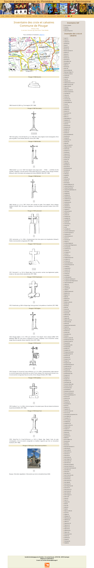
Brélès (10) (66, 65)
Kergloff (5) (66, 175)
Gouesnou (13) (67, 127)
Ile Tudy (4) (66, 172)
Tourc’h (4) (66, 512)
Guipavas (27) (67, 154)
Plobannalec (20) (67, 321)
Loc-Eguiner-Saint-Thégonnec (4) (70, 280)
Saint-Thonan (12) (67, 489)
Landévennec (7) (67, 198)
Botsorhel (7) (66, 59)
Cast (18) (66, 79)
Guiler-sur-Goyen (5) (68, 145)
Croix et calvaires (67, 25)
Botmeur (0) (66, 57)
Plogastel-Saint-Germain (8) (69, 325)
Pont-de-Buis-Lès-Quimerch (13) (70, 414)
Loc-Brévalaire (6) (67, 277)
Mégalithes (66, 29)
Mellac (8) (66, 296)
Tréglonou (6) (67, 526)
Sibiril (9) (66, 503)
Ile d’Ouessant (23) (68, 168)
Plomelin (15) (67, 330)
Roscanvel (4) (67, 441)
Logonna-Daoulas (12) (68, 282)
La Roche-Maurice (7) (68, 236)
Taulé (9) (66, 509)
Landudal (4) (66, 204)
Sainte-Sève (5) (67, 448)
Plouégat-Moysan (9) (68, 353)
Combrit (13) (66, 97)
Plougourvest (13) (67, 371)
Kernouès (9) (66, 182)
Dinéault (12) (66, 109)
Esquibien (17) (67, 120)
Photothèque (28, 16)
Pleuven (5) (66, 316)
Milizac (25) (66, 300)
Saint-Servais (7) (67, 484)
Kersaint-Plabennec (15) (69, 184)
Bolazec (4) (66, 56)
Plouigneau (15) (67, 380)
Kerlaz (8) (66, 177)
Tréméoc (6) (66, 535)
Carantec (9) (66, 75)
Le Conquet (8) (67, 246)
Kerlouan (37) (67, 179)
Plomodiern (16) (67, 334)
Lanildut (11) (66, 213)
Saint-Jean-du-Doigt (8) (68, 464)
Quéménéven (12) (67, 430)
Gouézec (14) (66, 129)
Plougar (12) (66, 361)
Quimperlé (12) (67, 435)
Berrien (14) (66, 48)
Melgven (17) (67, 295)
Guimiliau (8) (66, 152)
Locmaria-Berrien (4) (68, 262)
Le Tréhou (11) (67, 259)
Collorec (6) (66, 95)
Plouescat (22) (67, 357)
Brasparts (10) (67, 63)
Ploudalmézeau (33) (68, 345)
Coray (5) (66, 104)
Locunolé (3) (66, 275)
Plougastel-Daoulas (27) (69, 364)
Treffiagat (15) (67, 516)
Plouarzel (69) (67, 343)
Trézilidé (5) (66, 543)
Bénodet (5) (66, 47)
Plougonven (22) (67, 368)
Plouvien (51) (67, 396)
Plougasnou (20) (67, 362)
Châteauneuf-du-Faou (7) (69, 82)
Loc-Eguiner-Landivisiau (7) (69, 279)
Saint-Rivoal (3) (67, 478)
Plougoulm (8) (67, 370)
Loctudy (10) (66, 273)
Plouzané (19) (67, 402)
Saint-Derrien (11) (67, 452)
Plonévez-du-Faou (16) (68, 339)
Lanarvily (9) (66, 191)
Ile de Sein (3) (67, 166)
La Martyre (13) (67, 234)
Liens (45, 16)
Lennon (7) (66, 238)
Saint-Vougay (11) (67, 494)
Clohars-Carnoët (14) (68, 89)
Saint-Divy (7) (67, 453)
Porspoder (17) (67, 418)
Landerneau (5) (67, 196)
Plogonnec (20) (67, 328)
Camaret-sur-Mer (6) (68, 73)
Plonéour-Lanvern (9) (68, 337)
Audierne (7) (66, 41)
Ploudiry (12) (66, 348)
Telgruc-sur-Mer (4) (68, 510)
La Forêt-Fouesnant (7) (68, 232)
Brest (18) (66, 68)
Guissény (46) (67, 157)
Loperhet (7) (66, 286)
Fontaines (66, 27)
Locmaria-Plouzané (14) (69, 264)
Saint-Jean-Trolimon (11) (69, 466)
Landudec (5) (67, 205)
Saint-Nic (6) (66, 471)
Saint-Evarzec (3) (67, 457)
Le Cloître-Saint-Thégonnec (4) (70, 245)
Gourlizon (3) (66, 136)
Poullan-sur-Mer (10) (68, 425)
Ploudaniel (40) (67, 346)
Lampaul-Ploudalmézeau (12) (70, 189)
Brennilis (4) (66, 66)
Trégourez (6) (67, 528)
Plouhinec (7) (67, 377)
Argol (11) (66, 38)
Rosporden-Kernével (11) (69, 446)
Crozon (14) (66, 106)
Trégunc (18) (66, 532)
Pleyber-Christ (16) (68, 320)
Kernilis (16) (66, 180)
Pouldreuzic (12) (67, 423)
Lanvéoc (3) (66, 225)
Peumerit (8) (66, 312)
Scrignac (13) (66, 501)
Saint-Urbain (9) (67, 493)
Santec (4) (66, 498)
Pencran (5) (66, 309)
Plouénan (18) (67, 355)
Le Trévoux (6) (67, 261)
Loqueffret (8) (67, 287)
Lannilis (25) (66, 221)
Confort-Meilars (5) (68, 102)
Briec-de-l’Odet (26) (68, 70)
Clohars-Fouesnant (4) (68, 91)
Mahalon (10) (67, 293)
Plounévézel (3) (67, 389)
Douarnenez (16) (67, 113)
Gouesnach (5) (67, 125)
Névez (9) (66, 307)
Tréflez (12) (66, 521)
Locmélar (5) (66, 266)
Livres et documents (52, 16)
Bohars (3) (66, 54)
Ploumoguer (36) (67, 382)
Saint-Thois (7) (67, 487)
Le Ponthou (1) (67, 255)
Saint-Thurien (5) (67, 491)
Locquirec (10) (67, 270)
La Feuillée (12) (67, 229)
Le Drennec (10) (67, 248)
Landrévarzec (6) (67, 202)
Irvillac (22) (66, 173)
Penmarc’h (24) (67, 311)
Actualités (13, 16)
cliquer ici (41, 34)
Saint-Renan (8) (67, 477)
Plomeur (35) (66, 332)
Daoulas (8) (66, 107)
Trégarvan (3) (67, 525)
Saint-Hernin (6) (67, 462)
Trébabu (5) (66, 514)
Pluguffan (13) (67, 409)
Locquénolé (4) (67, 268)
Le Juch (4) (66, 254)
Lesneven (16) (67, 239)
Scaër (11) (66, 500)
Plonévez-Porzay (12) (68, 341)
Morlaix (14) (66, 304)
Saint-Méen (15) (67, 469)
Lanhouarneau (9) (67, 211)
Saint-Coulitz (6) (67, 450)
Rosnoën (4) (66, 444)
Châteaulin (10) (67, 81)
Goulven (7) (66, 132)
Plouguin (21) (67, 375)
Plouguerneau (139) (68, 373)
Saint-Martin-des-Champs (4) (70, 468)
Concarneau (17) (67, 100)
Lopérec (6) (66, 284)
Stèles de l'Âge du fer (68, 30)
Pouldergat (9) (67, 421)
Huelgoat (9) (66, 163)
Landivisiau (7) (67, 200)
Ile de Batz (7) (67, 164)
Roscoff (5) (66, 443)
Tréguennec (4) (67, 530)
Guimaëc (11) (67, 150)
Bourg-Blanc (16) (67, 61)
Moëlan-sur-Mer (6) (68, 302)
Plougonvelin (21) (67, 366)
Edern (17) (66, 114)
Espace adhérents (60, 16)
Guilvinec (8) (66, 148)
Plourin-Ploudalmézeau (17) (69, 394)
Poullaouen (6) (67, 427)
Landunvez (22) (67, 207)
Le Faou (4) (66, 250)
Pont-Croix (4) (67, 412)
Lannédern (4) (67, 218)
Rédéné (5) (66, 437)
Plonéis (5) (66, 336)
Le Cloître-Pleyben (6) (68, 243)
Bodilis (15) (66, 52)
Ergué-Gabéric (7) (67, 118)
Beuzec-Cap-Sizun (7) (68, 50)
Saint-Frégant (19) (67, 459)
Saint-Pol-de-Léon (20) (68, 475)
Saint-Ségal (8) (67, 482)
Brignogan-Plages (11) (68, 72)
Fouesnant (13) (67, 122)
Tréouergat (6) (67, 541)
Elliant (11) (66, 116)
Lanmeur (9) (66, 214)
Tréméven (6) (67, 537)
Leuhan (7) (66, 241)
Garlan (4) (66, 123)
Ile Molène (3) (67, 170)
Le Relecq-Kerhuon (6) (68, 257)
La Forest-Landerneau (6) (69, 230)
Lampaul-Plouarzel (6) (68, 188)
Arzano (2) (66, 40)
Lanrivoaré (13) (67, 223)
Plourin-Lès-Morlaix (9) (68, 393)
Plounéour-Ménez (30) (68, 384)
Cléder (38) (66, 88)
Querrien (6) (66, 432)
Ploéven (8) (66, 323)
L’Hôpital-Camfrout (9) (68, 291)
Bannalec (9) (66, 43)
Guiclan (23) (66, 141)
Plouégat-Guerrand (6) (68, 352)
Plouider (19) (66, 378)
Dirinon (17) (66, 111)
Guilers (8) (66, 143)
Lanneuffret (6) (67, 220)
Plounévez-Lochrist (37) (69, 391)
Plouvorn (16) (67, 398)
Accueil (2, 16)
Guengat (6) (66, 138)
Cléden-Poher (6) (67, 86)
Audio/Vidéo (35, 16)
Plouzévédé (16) (67, 403)
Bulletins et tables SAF (20, 16)
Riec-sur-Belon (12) (68, 439)
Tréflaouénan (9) (67, 518)
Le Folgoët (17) (67, 252)
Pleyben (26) (66, 318)
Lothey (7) (66, 289)
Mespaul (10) (66, 298)
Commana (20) (67, 98)
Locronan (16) (67, 271)
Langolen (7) (66, 209)
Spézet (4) (66, 507)
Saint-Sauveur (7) (67, 480)
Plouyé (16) (66, 400)
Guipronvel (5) (67, 155)
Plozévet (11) (66, 407)
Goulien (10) (66, 131)
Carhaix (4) (66, 77)
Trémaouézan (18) (67, 534)
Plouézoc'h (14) (67, 359)
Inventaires (41, 16)
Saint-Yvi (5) (66, 496)
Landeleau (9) (67, 195)
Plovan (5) (66, 405)
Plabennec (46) (67, 314)
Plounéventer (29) (67, 387)
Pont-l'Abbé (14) (67, 416)
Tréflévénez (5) (67, 519)
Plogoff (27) (66, 327)
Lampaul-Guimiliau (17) (69, 186)
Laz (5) (65, 227)
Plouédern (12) (67, 350)
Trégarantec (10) (67, 523)
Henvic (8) (66, 161)
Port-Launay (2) (67, 419)
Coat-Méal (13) (67, 93)
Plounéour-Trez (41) (68, 386)
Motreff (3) (66, 305)
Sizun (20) (66, 505)
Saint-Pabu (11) (67, 473)
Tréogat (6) (66, 539)
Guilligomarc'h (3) (67, 147)
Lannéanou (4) (67, 216)
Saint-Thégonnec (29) (68, 485)
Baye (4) (65, 45)
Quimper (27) (67, 434)
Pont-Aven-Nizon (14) (68, 411)
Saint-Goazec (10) (67, 460)
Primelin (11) (66, 428)
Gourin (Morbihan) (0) (68, 134)
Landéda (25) (67, 193)
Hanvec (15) (66, 159)
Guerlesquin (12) (67, 139)
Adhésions (7, 16)
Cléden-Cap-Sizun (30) (68, 84)
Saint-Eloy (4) (67, 455)
